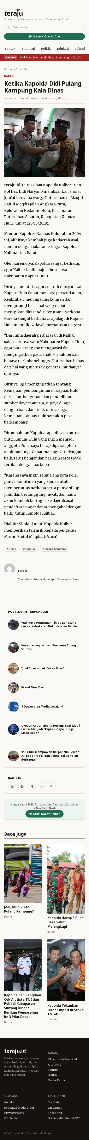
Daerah (22, 69)
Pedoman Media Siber (19, 1107)
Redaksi (9, 1102)
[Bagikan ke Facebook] (22, 786)
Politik (46, 48)
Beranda (9, 69)
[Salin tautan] (52, 786)
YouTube (54, 1102)
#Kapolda (29, 548)
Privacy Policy (14, 1112)
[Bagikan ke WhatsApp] (12, 786)
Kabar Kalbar (57, 1080)
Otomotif (54, 1064)
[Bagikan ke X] (32, 786)
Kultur (52, 1075)
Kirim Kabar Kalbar (46, 36)
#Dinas (11, 548)
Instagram (55, 1107)
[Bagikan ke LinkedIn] (42, 786)
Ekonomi (28, 48)
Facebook (55, 1112)
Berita (9, 48)
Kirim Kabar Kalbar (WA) (65, 1118)
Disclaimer (11, 1118)
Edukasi (63, 48)
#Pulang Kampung (54, 548)
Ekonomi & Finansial (62, 1059)
